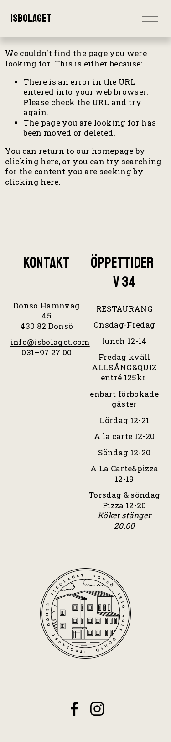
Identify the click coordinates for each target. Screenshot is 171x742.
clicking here (32, 161)
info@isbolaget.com (50, 342)
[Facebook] (74, 709)
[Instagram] (97, 709)
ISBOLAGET (31, 18)
